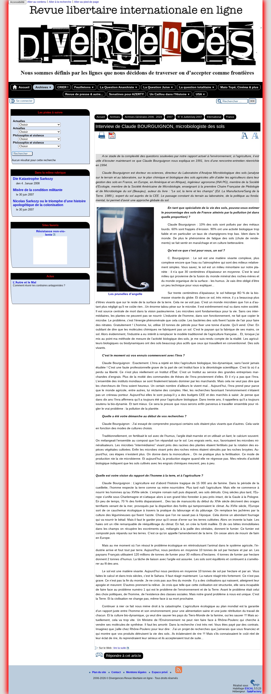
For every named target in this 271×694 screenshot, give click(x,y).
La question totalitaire (196, 87)
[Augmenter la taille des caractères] (244, 137)
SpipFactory (254, 691)
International (214, 116)
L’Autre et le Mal (24, 282)
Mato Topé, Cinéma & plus (239, 87)
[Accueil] (135, 80)
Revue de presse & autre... (84, 94)
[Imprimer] (101, 137)
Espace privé (160, 672)
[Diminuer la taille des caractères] (255, 137)
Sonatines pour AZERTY (126, 94)
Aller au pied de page (86, 1)
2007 (170, 116)
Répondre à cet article (123, 656)
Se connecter (24, 100)
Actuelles (19, 121)
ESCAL (249, 688)
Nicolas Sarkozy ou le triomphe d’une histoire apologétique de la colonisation (49, 203)
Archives (43, 87)
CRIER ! (62, 87)
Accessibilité (17, 2)
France (230, 116)
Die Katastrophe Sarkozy (33, 179)
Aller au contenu (36, 1)
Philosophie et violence (28, 135)
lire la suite (119, 647)
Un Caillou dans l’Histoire (170, 94)
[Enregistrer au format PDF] (112, 137)
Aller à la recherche (60, 1)
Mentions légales (136, 672)
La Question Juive (158, 87)
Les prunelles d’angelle (125, 294)
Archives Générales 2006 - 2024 (143, 116)
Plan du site (99, 672)
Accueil (23, 87)
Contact (116, 672)
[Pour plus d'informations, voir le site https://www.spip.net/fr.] (255, 685)
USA (200, 94)
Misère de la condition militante (37, 190)
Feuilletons (84, 87)
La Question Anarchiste (118, 87)
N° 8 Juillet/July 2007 (190, 116)
